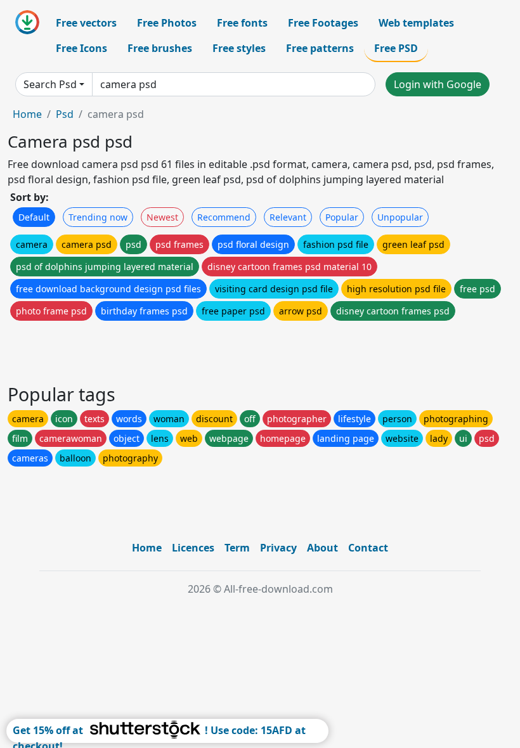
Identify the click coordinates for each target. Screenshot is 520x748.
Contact (368, 548)
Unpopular (400, 217)
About (322, 548)
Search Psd (50, 84)
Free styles (239, 48)
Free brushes (159, 48)
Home (27, 114)
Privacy (278, 548)
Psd (65, 114)
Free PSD (396, 48)
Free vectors (86, 23)
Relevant (288, 217)
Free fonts (242, 23)
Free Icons (81, 48)
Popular (341, 217)
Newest (162, 217)
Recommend (223, 217)
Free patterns (320, 48)
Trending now (97, 217)
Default (33, 217)
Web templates (416, 23)
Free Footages (323, 23)
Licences (193, 548)
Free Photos (167, 23)
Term (237, 548)
